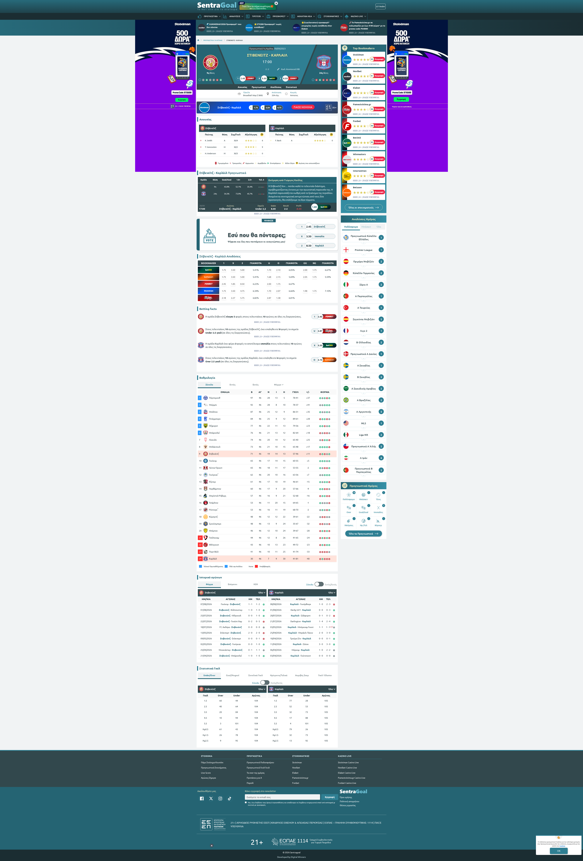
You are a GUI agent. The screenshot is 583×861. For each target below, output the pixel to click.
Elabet (356, 87)
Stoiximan (358, 54)
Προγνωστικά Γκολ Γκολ (258, 767)
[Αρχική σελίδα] (198, 40)
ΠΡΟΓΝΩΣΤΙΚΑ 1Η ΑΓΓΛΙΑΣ (212, 40)
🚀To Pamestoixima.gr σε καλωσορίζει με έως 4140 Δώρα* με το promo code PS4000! (367, 25)
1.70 (269, 270)
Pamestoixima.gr (362, 104)
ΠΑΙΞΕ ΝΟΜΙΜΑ (303, 107)
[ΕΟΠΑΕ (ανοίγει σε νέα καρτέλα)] (302, 842)
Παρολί (250, 782)
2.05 (305, 276)
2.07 (278, 290)
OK (558, 850)
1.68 (269, 276)
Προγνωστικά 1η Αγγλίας (261, 48)
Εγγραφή (330, 797)
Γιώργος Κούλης (293, 180)
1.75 (224, 270)
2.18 (224, 297)
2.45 (224, 283)
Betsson (357, 187)
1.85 (233, 283)
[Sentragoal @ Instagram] (220, 798)
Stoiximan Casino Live (348, 762)
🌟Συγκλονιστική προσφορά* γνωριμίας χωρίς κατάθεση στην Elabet (317, 25)
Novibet (357, 71)
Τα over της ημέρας (255, 772)
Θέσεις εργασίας (348, 805)
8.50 (242, 283)
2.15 (278, 276)
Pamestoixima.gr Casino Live (351, 777)
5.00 (242, 270)
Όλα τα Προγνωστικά (361, 533)
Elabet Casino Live (346, 772)
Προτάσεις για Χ (254, 777)
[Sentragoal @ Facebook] (202, 798)
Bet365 (357, 137)
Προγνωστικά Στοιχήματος (213, 767)
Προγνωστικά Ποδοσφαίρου (260, 762)
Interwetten (360, 170)
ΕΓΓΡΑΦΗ (380, 6)
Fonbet (357, 121)
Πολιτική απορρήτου (349, 801)
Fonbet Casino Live (347, 782)
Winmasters (359, 154)
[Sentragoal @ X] (211, 798)
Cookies (562, 846)
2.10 (278, 270)
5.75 (242, 297)
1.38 (278, 297)
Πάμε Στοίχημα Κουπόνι (212, 762)
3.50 (233, 270)
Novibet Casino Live (347, 767)
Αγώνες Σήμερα (208, 777)
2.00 (305, 270)
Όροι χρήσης (346, 797)
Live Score (206, 772)
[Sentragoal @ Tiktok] (229, 798)
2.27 (233, 297)
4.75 (242, 290)
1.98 (305, 290)
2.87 (269, 297)
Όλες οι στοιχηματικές (361, 207)
